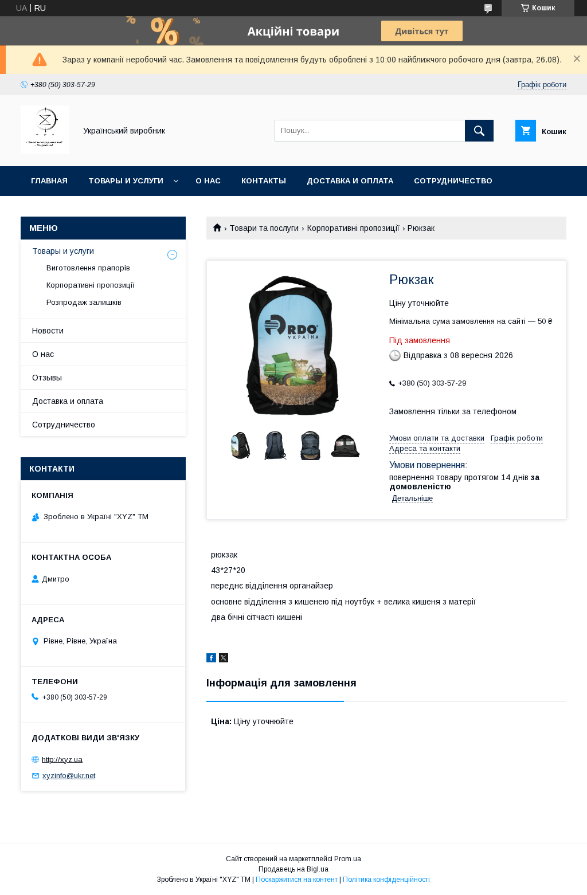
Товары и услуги (125, 180)
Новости (48, 330)
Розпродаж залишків (84, 302)
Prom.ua (347, 859)
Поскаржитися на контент (297, 880)
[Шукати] (479, 131)
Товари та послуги (264, 228)
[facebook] (211, 659)
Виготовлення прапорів (88, 268)
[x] (223, 659)
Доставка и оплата (350, 180)
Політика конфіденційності (386, 880)
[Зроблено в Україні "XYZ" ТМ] (45, 151)
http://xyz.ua (62, 759)
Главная (49, 180)
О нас (208, 180)
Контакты (263, 180)
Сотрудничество (453, 180)
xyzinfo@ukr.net (68, 775)
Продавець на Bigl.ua (293, 869)
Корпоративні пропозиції (353, 228)
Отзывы (47, 377)
